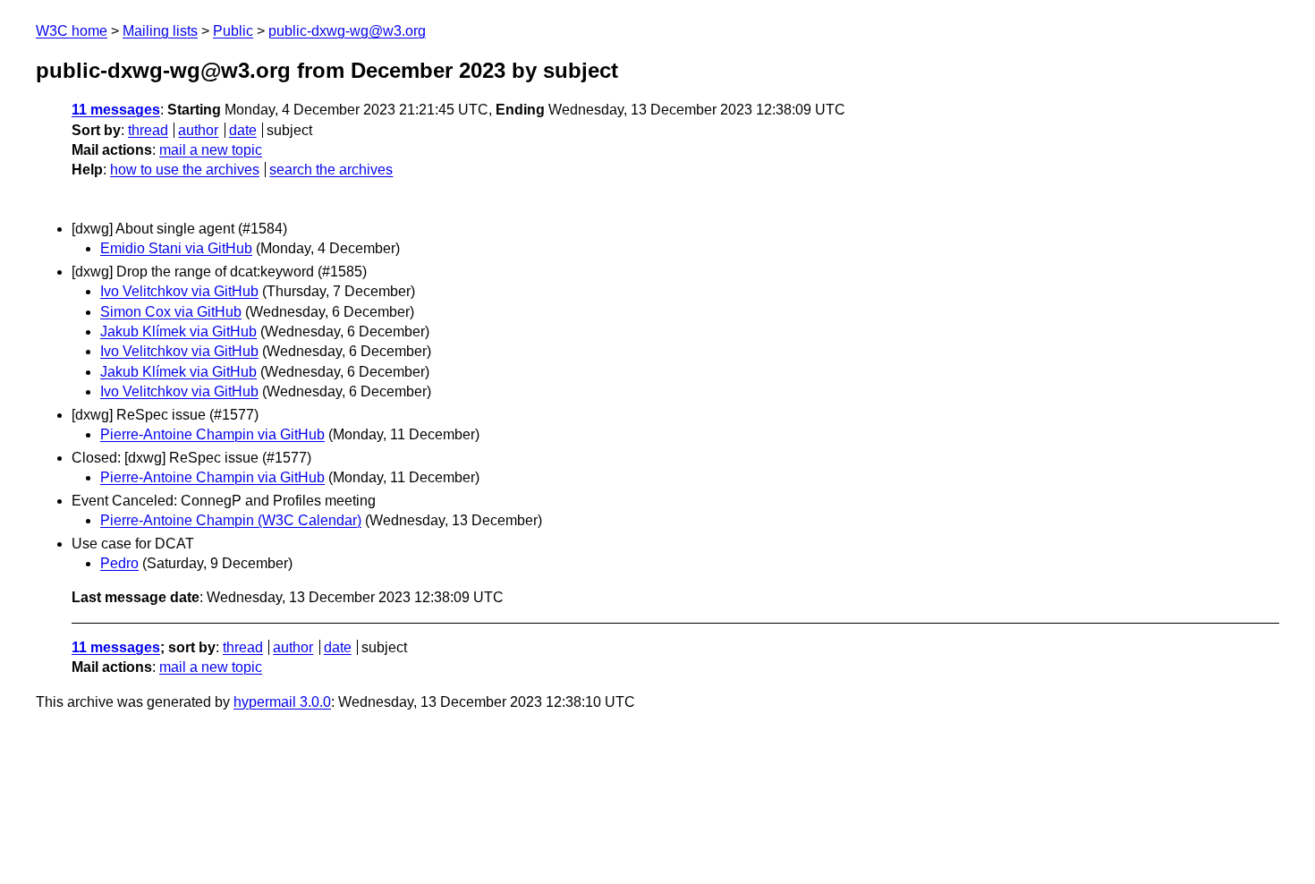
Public (233, 30)
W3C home (71, 30)
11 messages (116, 109)
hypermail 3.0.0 (282, 702)
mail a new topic (210, 149)
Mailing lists (160, 30)
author (198, 130)
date (243, 130)
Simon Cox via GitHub (171, 311)
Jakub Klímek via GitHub (178, 331)
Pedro (119, 563)
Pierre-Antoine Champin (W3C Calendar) (230, 520)
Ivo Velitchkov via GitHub (179, 291)
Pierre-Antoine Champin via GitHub (212, 434)
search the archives (331, 169)
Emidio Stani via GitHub (176, 248)
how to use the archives (184, 169)
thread (148, 130)
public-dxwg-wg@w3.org (347, 30)
